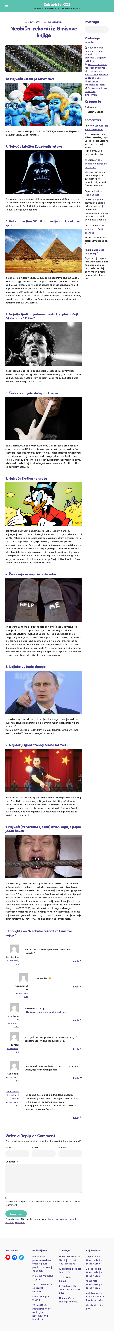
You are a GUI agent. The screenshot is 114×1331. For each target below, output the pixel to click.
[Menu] (7, 6)
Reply (76, 961)
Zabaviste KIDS (57, 4)
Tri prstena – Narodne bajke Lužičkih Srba (94, 1260)
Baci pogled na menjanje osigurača (96, 164)
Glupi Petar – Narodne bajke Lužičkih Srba (94, 1284)
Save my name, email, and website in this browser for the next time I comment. (43, 1203)
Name (8, 1147)
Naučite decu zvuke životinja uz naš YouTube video (96, 74)
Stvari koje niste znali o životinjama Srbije (69, 1290)
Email (35, 1147)
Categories (91, 107)
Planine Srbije (92, 194)
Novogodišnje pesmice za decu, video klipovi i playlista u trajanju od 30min (95, 54)
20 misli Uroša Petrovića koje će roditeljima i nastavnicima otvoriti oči (41, 1312)
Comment (11, 1161)
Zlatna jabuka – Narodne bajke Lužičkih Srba (94, 1272)
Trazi (105, 29)
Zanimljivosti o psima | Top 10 (12, 1095)
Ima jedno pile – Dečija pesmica (95, 229)
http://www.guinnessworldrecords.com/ (46, 1012)
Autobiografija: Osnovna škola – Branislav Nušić (95, 1297)
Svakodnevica (55, 21)
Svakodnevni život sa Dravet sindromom (42, 1288)
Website (62, 1147)
